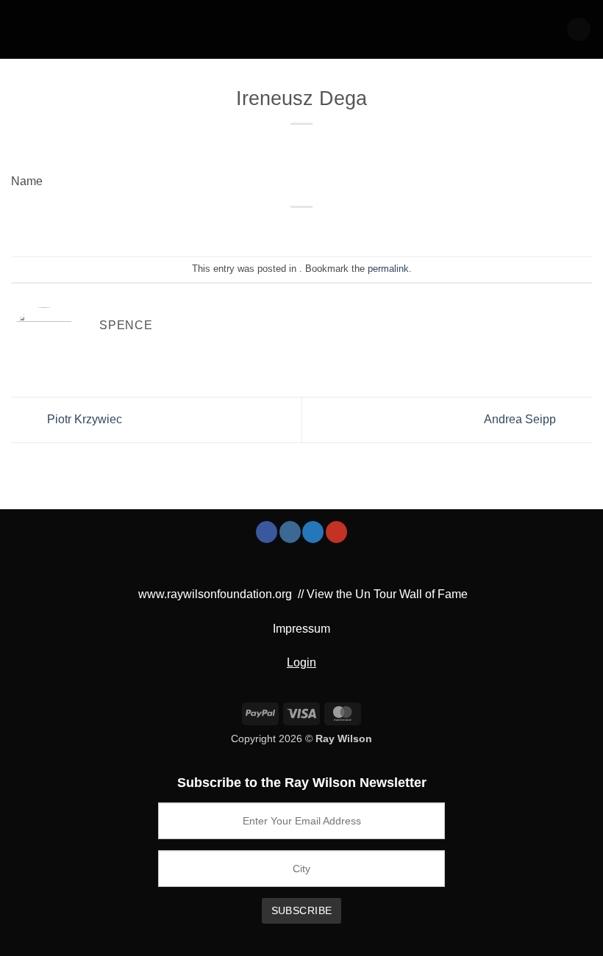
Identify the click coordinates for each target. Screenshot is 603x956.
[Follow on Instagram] (290, 532)
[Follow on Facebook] (266, 532)
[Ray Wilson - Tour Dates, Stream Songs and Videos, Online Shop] (73, 29)
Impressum (301, 628)
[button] (578, 30)
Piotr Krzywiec (83, 419)
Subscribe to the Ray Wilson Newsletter (302, 782)
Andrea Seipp (521, 419)
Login (301, 662)
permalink (388, 268)
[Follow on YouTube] (336, 532)
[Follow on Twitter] (313, 532)
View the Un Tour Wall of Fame (387, 594)
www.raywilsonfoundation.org (215, 594)
